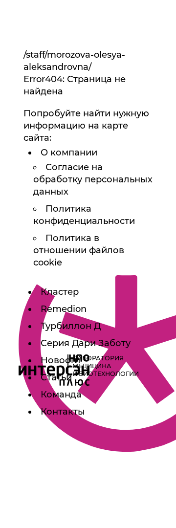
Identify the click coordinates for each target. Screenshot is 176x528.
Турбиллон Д (71, 326)
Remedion (64, 309)
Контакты (63, 411)
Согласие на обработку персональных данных (93, 179)
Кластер (60, 291)
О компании (69, 152)
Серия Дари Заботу (86, 343)
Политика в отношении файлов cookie (78, 250)
